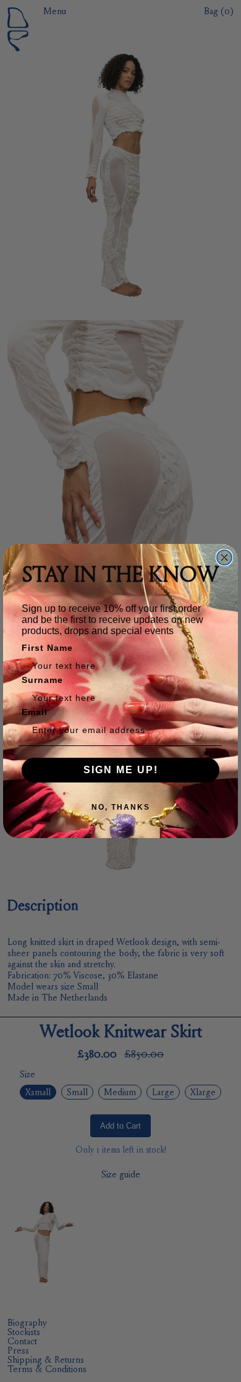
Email (35, 712)
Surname (42, 680)
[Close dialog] (224, 557)
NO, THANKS (120, 807)
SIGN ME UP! (120, 770)
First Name (47, 648)
